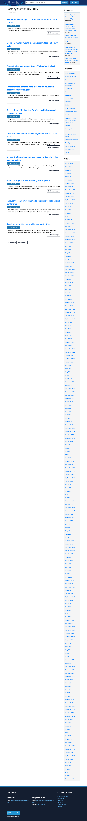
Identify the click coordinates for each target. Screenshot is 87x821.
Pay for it (60, 800)
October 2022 (69, 315)
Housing (67, 125)
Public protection (70, 146)
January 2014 (69, 663)
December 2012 (70, 706)
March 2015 (68, 617)
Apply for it (61, 798)
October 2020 (69, 395)
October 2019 (69, 435)
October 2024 (69, 236)
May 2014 (68, 650)
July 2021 (68, 365)
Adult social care (70, 73)
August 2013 (69, 679)
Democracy (68, 101)
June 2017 (68, 527)
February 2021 (69, 382)
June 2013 (68, 686)
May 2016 (68, 570)
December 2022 (70, 309)
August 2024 (69, 243)
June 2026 (68, 170)
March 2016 (68, 577)
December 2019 (70, 428)
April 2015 (68, 613)
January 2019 (69, 464)
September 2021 (70, 358)
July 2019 (68, 444)
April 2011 (68, 772)
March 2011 (68, 775)
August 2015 (69, 600)
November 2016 (70, 550)
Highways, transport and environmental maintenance (71, 120)
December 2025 (70, 190)
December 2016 (70, 547)
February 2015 (69, 620)
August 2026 (69, 163)
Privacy (60, 806)
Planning (67, 143)
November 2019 (70, 431)
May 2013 (68, 689)
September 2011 (70, 756)
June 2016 (68, 567)
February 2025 (69, 223)
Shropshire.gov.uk (63, 796)
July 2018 (68, 484)
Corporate (68, 95)
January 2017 (69, 544)
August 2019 (69, 441)
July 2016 (68, 564)
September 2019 (70, 438)
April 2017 (68, 534)
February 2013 (69, 699)
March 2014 (68, 656)
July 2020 (68, 405)
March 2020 (68, 418)
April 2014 (68, 653)
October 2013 (69, 673)
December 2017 (70, 507)
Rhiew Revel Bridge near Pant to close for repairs (71, 60)
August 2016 (69, 560)
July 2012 (68, 722)
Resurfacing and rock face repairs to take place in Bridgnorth (71, 17)
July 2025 (68, 206)
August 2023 (69, 282)
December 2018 (70, 468)
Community (68, 88)
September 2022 (70, 319)
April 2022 (68, 335)
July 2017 (68, 524)
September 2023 (70, 279)
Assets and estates (70, 76)
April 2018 (68, 494)
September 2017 (70, 517)
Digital (67, 105)
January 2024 (69, 266)
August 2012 (69, 719)
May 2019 (68, 451)
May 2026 (68, 173)
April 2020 (68, 415)
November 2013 (70, 669)
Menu (76, 2)
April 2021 (68, 375)
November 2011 (70, 749)
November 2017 (70, 511)
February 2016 (69, 580)
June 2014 (68, 646)
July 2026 (68, 166)
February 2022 (69, 342)
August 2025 (69, 203)
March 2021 (68, 378)
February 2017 (69, 540)
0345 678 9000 (40, 804)
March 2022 (68, 339)
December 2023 (70, 269)
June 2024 (68, 249)
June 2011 (68, 765)
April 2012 (68, 732)
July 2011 (68, 762)
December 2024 (70, 229)
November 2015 (70, 590)
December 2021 (70, 348)
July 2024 (68, 246)
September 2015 (70, 597)
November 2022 (70, 312)
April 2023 (68, 296)
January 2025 (69, 226)
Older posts (12, 242)
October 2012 (69, 712)
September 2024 (70, 239)
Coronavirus (68, 91)
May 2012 (68, 729)
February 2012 (69, 739)
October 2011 (69, 752)
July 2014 (68, 643)
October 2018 (69, 474)
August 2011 (69, 759)
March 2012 (68, 736)
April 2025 (68, 216)
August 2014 (69, 640)
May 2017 (68, 530)
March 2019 (68, 458)
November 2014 (70, 630)
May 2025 (68, 213)
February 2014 (69, 660)
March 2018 (68, 497)
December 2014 (70, 626)
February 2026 (69, 183)
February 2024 (69, 262)
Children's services (70, 80)
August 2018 (69, 481)
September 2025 (70, 200)
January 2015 (69, 623)
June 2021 (68, 368)
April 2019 (68, 454)
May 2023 (68, 292)
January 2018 (69, 504)
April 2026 (68, 176)
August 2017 (69, 521)
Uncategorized (69, 149)
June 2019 (68, 448)
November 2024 (70, 233)
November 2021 (70, 352)
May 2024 (68, 253)
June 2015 (68, 607)
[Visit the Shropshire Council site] (13, 813)
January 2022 (69, 345)
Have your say (62, 804)
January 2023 (69, 305)
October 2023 (69, 276)
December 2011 (70, 746)
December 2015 (70, 587)
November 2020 (70, 392)
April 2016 (68, 574)
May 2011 (68, 769)
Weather (67, 153)
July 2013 (68, 683)
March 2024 (68, 259)
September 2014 (70, 636)
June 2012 (68, 726)
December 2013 (70, 666)
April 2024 (68, 256)
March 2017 (68, 537)
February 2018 (69, 501)
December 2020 (70, 388)
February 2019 (69, 461)
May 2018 (68, 491)
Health (67, 115)
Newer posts (21, 242)
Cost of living (69, 98)
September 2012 (70, 716)
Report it (60, 802)
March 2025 (68, 219)
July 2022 (68, 325)
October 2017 (69, 514)
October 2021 (69, 355)
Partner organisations (71, 139)
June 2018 (68, 487)
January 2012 (69, 742)
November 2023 (70, 272)
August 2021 (69, 362)
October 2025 (69, 196)
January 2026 (69, 186)
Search (64, 2)
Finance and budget (71, 111)
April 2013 (68, 693)
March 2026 (68, 180)
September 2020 (70, 398)
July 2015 (68, 603)
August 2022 (69, 322)
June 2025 (68, 210)
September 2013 (70, 676)
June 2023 (68, 289)
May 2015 (68, 610)
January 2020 (69, 425)
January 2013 (69, 703)
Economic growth (70, 108)
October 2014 (69, 633)
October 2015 (69, 593)
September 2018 (70, 478)
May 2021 (68, 372)
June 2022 (68, 329)
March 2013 (68, 696)
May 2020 (68, 411)
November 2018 (70, 471)
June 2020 (68, 408)
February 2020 (69, 421)
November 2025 (70, 193)
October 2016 (69, 554)
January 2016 (69, 583)
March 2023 (68, 299)
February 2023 (69, 302)
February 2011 (69, 779)
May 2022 (68, 332)
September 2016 (70, 557)
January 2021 (69, 385)
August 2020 (69, 401)
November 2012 (70, 709)
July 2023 (68, 286)
